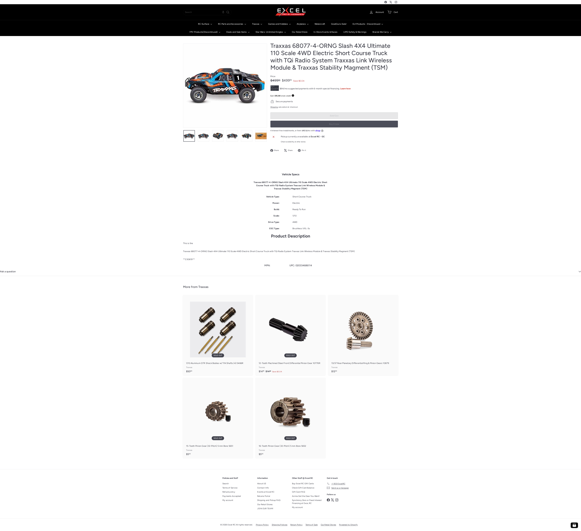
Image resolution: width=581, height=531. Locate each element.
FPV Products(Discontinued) (204, 32)
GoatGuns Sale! (338, 24)
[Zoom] (225, 85)
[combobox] (207, 12)
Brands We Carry (381, 32)
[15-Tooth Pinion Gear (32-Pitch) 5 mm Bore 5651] (218, 418)
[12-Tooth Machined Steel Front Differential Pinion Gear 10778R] (290, 335)
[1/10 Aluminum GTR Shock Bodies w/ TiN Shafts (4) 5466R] (218, 335)
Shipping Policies (279, 525)
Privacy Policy (262, 525)
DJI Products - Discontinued (367, 24)
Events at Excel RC (265, 492)
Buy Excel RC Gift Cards (303, 483)
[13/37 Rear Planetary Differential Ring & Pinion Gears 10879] (363, 335)
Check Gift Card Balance (303, 488)
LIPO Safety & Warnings (354, 32)
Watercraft (320, 24)
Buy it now (334, 124)
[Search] (227, 12)
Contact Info (263, 488)
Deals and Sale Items (236, 32)
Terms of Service (229, 488)
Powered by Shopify (348, 525)
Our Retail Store (299, 32)
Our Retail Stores (265, 504)
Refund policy (228, 492)
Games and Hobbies (278, 24)
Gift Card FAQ (298, 492)
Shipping (274, 107)
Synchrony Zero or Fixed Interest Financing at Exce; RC (307, 501)
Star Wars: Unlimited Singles (270, 32)
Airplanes (301, 24)
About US (261, 483)
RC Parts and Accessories (231, 24)
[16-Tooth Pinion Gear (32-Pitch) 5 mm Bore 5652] (290, 418)
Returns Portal (263, 496)
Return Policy (296, 525)
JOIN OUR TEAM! (265, 508)
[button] (223, 12)
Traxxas (256, 24)
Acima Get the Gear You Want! (306, 496)
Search (225, 483)
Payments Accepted (231, 496)
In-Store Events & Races (325, 32)
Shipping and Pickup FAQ (268, 500)
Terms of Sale (311, 525)
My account (227, 500)
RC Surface (204, 24)
